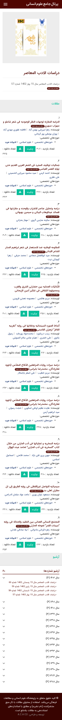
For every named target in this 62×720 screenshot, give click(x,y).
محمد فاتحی (23, 455)
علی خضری (45, 338)
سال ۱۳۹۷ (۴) (52, 626)
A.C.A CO (23, 714)
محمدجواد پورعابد (24, 334)
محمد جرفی (20, 255)
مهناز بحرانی (22, 220)
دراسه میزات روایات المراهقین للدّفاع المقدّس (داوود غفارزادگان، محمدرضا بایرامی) (32, 367)
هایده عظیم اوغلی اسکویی (37, 408)
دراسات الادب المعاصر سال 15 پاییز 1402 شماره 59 (34, 586)
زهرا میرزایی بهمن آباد (39, 130)
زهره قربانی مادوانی (40, 530)
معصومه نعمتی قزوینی (24, 298)
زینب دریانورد (43, 334)
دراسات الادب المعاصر (41, 73)
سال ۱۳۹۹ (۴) (52, 614)
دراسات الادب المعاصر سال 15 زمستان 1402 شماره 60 (32, 582)
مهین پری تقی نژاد (41, 455)
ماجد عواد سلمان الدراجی (17, 494)
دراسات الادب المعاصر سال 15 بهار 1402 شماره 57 (34, 594)
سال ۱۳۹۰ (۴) (52, 669)
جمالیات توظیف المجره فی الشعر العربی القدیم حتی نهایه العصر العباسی (32, 167)
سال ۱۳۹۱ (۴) (52, 663)
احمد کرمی (44, 173)
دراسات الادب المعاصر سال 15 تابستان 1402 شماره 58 (32, 590)
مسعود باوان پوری (41, 494)
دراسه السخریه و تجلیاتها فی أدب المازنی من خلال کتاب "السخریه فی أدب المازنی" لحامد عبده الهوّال (33, 447)
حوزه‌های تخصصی (44, 142)
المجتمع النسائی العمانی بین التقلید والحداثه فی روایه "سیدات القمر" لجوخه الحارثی (31, 524)
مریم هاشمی (44, 298)
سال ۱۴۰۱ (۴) (53, 602)
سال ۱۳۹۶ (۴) (52, 632)
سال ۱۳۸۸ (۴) (52, 681)
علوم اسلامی (25, 142)
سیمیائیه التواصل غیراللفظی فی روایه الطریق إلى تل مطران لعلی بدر (32, 488)
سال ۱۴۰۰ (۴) (52, 608)
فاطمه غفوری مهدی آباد (14, 130)
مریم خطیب (44, 373)
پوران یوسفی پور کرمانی (45, 134)
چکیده (30, 149)
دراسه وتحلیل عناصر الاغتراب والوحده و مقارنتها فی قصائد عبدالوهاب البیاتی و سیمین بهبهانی (32, 212)
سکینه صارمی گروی (40, 220)
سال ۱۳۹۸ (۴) (52, 620)
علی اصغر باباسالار (26, 373)
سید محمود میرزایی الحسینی (22, 173)
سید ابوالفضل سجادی (39, 255)
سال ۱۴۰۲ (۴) (52, 578)
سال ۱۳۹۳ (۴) (52, 651)
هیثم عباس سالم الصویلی (25, 338)
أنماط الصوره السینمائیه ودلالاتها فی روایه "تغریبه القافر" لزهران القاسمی (34, 328)
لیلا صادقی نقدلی (19, 530)
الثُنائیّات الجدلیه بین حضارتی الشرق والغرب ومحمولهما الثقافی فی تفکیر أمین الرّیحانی (36, 290)
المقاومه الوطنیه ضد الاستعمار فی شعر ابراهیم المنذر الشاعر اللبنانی (32, 249)
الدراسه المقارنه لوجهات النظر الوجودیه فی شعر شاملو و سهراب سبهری (31, 124)
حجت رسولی (15, 408)
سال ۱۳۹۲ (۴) (52, 657)
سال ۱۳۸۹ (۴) (52, 675)
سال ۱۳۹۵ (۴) (52, 638)
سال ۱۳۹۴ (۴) (52, 645)
